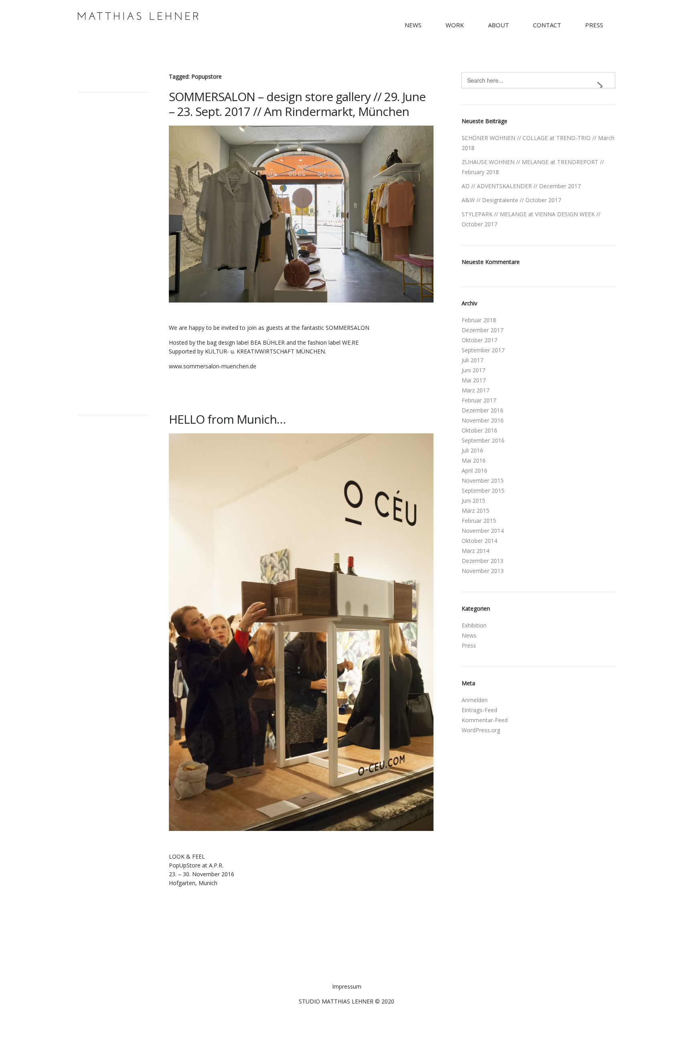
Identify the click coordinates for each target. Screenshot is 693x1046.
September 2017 (483, 350)
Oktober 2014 (479, 540)
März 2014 (475, 550)
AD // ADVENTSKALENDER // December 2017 (521, 186)
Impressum (346, 802)
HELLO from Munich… (227, 419)
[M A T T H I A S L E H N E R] (138, 18)
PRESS (594, 25)
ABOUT (498, 25)
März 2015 (475, 510)
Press (469, 645)
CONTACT (547, 25)
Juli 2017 (472, 360)
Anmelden (475, 700)
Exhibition (474, 625)
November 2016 (483, 420)
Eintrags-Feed (479, 710)
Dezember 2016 (482, 410)
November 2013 (483, 571)
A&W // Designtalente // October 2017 (511, 200)
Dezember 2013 (482, 561)
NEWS (413, 25)
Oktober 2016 (479, 430)
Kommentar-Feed (485, 720)
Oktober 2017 (479, 340)
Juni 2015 (473, 500)
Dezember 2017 (482, 330)
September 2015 (483, 490)
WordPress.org (481, 730)
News (469, 635)
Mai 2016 (474, 460)
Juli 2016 (472, 450)
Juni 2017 (473, 370)
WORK (455, 25)
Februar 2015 (479, 520)
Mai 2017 (474, 380)
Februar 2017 (479, 400)
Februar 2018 (479, 320)
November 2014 (483, 530)
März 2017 (475, 390)
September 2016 (483, 440)
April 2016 (474, 470)
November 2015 (483, 480)
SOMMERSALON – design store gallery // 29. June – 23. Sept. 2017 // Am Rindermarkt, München (297, 104)
